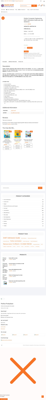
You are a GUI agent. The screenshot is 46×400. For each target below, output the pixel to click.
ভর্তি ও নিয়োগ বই (32, 246)
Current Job (6, 201)
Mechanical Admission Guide (32, 238)
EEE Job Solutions (23, 238)
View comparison (4, 399)
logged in (9, 124)
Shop (16, 9)
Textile (5, 225)
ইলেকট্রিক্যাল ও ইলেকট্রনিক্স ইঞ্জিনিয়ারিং (7, 246)
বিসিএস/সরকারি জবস (27, 246)
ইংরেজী (41, 244)
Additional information (13, 61)
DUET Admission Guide (30, 57)
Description (5, 61)
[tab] (5, 62)
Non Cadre (6, 214)
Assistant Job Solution (32, 53)
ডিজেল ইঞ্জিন (18, 246)
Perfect (34, 56)
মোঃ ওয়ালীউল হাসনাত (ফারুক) (15, 112)
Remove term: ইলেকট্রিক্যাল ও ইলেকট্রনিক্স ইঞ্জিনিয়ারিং (17, 244)
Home (4, 9)
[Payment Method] (3, 334)
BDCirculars (3, 328)
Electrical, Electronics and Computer (35, 54)
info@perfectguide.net (19, 0)
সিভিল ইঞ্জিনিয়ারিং (37, 246)
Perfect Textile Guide (26, 241)
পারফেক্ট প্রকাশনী (13, 110)
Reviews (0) (20, 61)
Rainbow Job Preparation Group (7, 317)
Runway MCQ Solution (36, 244)
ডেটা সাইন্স (22, 246)
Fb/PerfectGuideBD (4, 315)
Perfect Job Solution (16, 241)
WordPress (43, 345)
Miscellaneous (6, 212)
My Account (3, 322)
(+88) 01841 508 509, (8, 0)
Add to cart (30, 47)
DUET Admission (10, 9)
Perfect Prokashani (26, 345)
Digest (5, 203)
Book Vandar (3, 326)
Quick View (7, 148)
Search (34, 6)
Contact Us (5, 11)
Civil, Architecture (7, 199)
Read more (7, 146)
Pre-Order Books (35, 9)
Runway (5, 223)
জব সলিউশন (14, 246)
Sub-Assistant (38, 56)
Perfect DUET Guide (6, 241)
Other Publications (7, 219)
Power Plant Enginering (34, 241)
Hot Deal (25, 56)
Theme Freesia (36, 345)
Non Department (7, 217)
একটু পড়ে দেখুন (12, 38)
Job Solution (22, 9)
